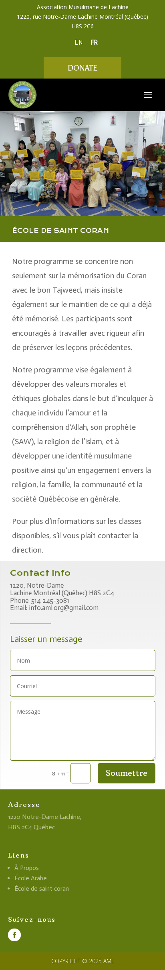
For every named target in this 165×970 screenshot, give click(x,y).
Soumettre (126, 773)
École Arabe (30, 878)
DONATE (82, 68)
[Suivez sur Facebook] (14, 935)
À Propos (26, 868)
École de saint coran (41, 888)
